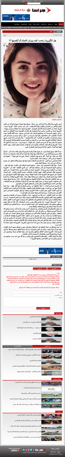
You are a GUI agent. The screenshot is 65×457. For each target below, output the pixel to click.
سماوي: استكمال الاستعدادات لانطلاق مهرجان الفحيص (25, 27)
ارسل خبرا (29, 1)
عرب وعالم (50, 24)
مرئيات (30, 24)
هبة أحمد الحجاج (57, 119)
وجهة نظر (16, 24)
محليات (56, 24)
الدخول (40, 269)
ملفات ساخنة (36, 24)
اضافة (43, 308)
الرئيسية (61, 24)
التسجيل (54, 269)
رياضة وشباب (24, 24)
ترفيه (23, 1)
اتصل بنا (35, 1)
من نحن (41, 1)
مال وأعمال (43, 24)
